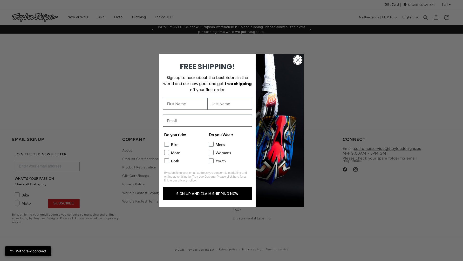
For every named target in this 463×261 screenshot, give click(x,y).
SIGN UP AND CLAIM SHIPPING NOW (207, 193)
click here (233, 176)
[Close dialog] (297, 60)
